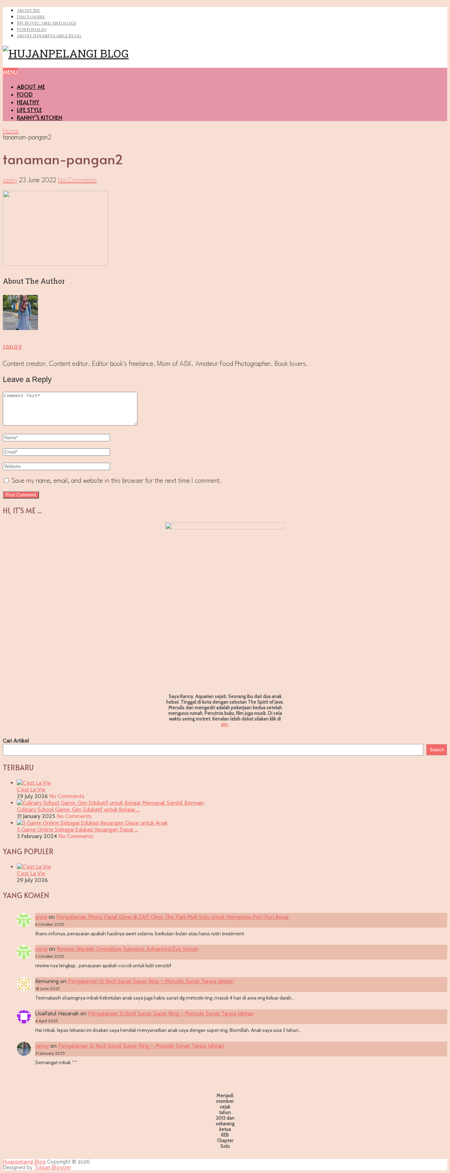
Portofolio (31, 29)
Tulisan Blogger (52, 1167)
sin (224, 724)
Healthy (28, 102)
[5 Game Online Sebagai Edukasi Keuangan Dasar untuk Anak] (92, 822)
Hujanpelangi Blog (24, 1162)
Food (25, 94)
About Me (28, 10)
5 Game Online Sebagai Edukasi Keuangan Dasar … (77, 829)
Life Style (29, 109)
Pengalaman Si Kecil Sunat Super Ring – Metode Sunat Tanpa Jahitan (151, 981)
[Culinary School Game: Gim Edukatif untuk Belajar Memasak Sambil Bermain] (110, 802)
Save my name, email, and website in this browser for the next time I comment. (117, 481)
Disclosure (31, 16)
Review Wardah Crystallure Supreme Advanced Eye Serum (127, 948)
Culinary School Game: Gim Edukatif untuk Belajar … (78, 809)
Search (437, 749)
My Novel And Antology (46, 23)
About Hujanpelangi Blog (49, 35)
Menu (10, 71)
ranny (10, 180)
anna (41, 917)
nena (41, 948)
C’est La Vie (31, 789)
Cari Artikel (16, 740)
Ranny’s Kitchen (39, 117)
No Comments (77, 180)
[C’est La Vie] (34, 782)
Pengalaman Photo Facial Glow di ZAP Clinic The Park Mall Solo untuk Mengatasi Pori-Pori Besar (172, 917)
